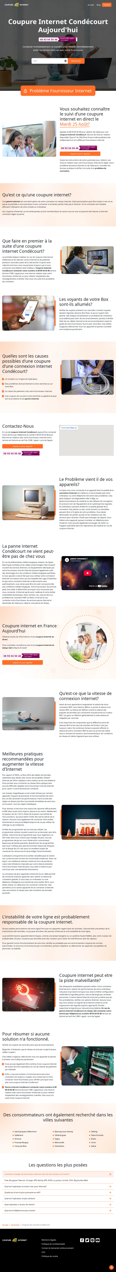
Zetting (94, 1131)
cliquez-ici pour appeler (80, 153)
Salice (93, 1146)
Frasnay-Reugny (21, 1142)
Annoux (18, 1139)
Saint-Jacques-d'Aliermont (26, 1131)
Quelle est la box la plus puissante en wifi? (22, 1192)
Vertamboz (59, 1146)
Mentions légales (49, 1240)
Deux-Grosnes (97, 1135)
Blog (99, 5)
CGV (43, 1252)
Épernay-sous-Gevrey (64, 1131)
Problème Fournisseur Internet (61, 91)
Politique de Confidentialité (53, 1244)
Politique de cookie (50, 1256)
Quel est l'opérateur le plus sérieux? (20, 1198)
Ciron (93, 1142)
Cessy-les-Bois (21, 1146)
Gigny (57, 1139)
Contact (106, 5)
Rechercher (76, 61)
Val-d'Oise (15, 1225)
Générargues (60, 1135)
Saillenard (19, 1135)
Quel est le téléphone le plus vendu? (20, 1210)
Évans (93, 1139)
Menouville (59, 1142)
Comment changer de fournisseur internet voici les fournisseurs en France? (37, 1174)
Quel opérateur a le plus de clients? (20, 1204)
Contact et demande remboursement (58, 1248)
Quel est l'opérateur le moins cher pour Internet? (26, 1186)
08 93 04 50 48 (57, 39)
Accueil (91, 5)
